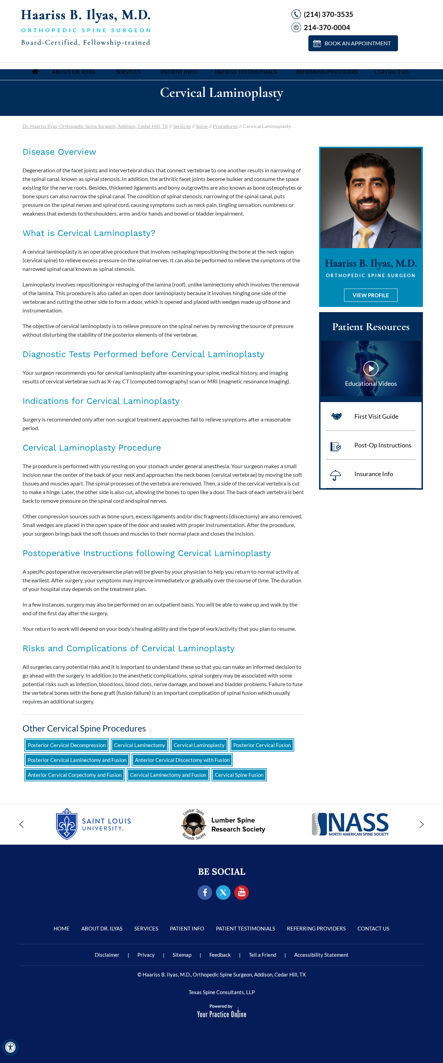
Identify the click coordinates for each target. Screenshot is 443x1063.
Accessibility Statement (321, 955)
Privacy (146, 955)
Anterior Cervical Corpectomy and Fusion (74, 775)
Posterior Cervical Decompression (67, 745)
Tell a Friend (262, 955)
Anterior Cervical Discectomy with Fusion (182, 760)
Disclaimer (107, 955)
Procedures (225, 126)
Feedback (220, 955)
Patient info (179, 71)
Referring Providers (327, 71)
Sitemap (182, 955)
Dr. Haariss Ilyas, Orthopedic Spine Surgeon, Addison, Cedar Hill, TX (95, 126)
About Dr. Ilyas (73, 71)
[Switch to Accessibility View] (10, 1047)
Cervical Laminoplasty (199, 745)
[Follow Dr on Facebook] (205, 893)
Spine (202, 126)
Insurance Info (373, 474)
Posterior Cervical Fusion (262, 745)
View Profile (371, 295)
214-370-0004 (327, 27)
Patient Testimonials (246, 71)
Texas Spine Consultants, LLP (222, 992)
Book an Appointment (358, 43)
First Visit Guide (376, 416)
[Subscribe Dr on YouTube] (241, 893)
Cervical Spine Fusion (239, 775)
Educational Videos (371, 383)
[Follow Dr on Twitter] (223, 893)
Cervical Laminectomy (139, 745)
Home (35, 71)
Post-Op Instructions (383, 445)
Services (128, 71)
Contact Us (391, 71)
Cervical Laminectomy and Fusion (168, 775)
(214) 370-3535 (328, 14)
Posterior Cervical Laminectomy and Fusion (77, 760)
